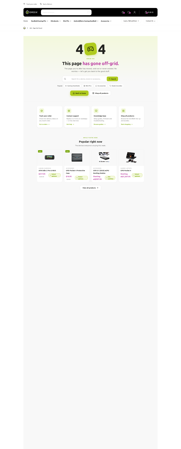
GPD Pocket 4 (126, 170)
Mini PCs (88, 86)
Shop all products (101, 93)
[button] (149, 12)
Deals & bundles (117, 86)
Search (113, 79)
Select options (54, 175)
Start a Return (47, 4)
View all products (89, 188)
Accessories (102, 86)
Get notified (110, 178)
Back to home (81, 93)
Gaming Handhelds (73, 86)
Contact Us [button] (149, 21)
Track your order (31, 4)
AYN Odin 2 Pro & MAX (47, 170)
